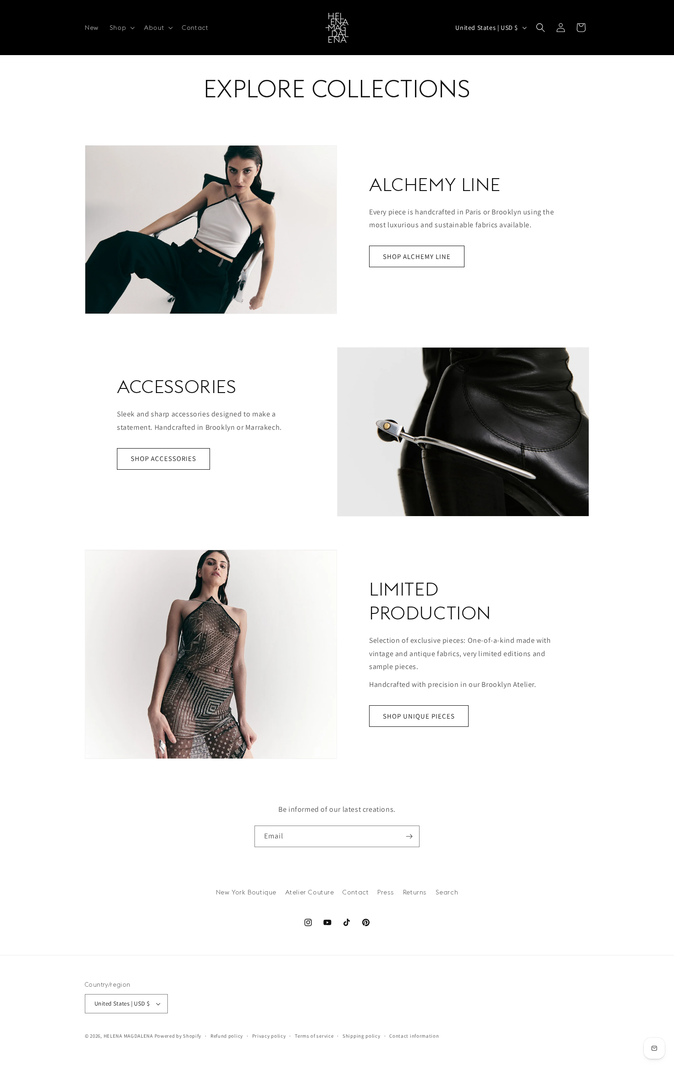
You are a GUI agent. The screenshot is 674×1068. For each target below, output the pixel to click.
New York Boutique (246, 892)
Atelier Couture (309, 892)
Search (447, 892)
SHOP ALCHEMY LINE (417, 256)
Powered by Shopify (178, 1036)
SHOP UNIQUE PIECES (419, 716)
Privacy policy (269, 1035)
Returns (415, 892)
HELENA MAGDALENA (128, 1036)
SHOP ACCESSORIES (163, 458)
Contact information (414, 1035)
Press (385, 892)
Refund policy (226, 1035)
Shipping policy (362, 1035)
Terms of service (314, 1035)
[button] (121, 27)
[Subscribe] (409, 836)
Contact (356, 892)
